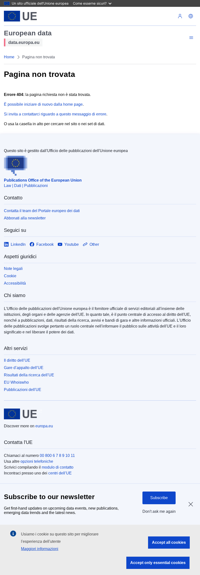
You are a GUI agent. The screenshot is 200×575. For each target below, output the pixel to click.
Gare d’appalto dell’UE (23, 368)
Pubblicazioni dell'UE (22, 390)
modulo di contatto (57, 467)
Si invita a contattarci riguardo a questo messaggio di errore (55, 114)
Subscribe (159, 498)
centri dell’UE (60, 473)
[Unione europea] (20, 16)
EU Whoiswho (16, 382)
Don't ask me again (159, 511)
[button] (190, 16)
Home (9, 57)
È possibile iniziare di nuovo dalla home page (43, 104)
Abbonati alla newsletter (25, 218)
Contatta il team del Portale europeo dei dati (42, 211)
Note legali (13, 269)
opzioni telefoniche (36, 461)
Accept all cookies (169, 542)
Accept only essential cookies (158, 563)
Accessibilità (15, 283)
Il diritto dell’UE (17, 360)
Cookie (10, 276)
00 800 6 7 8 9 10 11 (57, 455)
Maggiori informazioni (39, 549)
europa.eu (44, 426)
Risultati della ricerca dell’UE (29, 375)
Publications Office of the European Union (43, 180)
